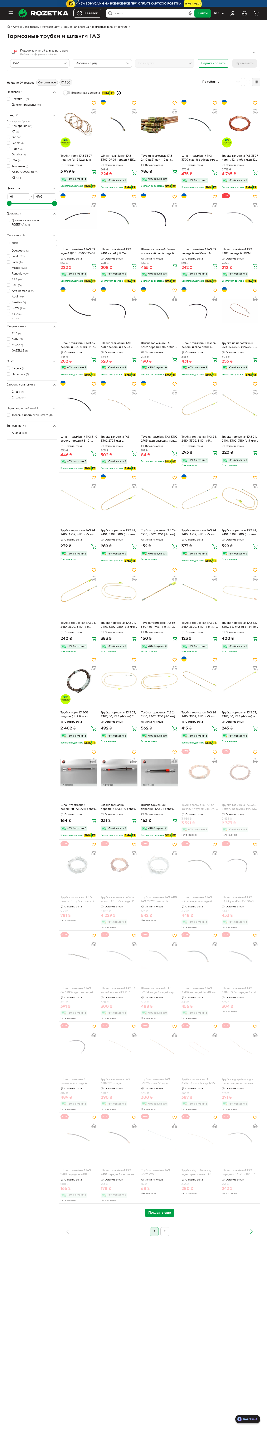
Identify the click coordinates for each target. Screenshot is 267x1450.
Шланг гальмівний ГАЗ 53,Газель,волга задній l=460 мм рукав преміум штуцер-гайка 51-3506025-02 (199, 900)
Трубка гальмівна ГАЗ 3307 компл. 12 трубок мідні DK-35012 (240, 158)
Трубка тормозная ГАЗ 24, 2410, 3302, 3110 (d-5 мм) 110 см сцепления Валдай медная (118, 533)
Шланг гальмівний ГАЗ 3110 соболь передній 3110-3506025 (78, 439)
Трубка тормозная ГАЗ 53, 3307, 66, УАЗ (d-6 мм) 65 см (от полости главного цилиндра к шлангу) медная (239, 715)
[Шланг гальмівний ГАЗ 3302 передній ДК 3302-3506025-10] (159, 311)
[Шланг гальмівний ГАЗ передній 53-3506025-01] (240, 1138)
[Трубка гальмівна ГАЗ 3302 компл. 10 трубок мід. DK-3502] (240, 773)
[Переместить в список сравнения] (94, 111)
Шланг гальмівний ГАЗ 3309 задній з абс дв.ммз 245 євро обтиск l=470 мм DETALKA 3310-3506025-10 (199, 158)
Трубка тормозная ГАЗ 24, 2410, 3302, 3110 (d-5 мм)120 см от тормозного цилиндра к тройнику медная (78, 625)
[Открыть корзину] (256, 13)
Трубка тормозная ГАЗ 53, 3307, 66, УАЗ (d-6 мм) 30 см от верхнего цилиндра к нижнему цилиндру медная (158, 625)
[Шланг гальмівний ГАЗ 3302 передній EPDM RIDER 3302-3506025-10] (240, 217)
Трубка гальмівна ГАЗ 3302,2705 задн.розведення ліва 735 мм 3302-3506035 (158, 1173)
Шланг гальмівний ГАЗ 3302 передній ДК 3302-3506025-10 (158, 345)
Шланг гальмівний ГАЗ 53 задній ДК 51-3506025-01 (77, 251)
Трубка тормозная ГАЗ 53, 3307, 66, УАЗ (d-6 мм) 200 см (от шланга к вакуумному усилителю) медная (119, 715)
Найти (203, 13)
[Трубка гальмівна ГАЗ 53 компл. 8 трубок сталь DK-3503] (78, 865)
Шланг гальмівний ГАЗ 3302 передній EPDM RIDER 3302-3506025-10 (238, 252)
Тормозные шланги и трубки (111, 27)
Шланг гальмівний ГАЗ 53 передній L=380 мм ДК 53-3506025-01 (78, 345)
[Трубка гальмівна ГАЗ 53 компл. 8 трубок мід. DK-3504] (199, 773)
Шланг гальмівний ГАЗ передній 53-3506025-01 (238, 1172)
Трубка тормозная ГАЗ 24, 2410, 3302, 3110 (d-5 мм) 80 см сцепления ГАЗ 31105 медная (78, 533)
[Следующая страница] (251, 1231)
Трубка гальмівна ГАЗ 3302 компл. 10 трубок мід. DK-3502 (240, 807)
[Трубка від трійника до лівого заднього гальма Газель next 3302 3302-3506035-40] (240, 1047)
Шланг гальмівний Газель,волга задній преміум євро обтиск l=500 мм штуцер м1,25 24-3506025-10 (78, 1082)
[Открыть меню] (11, 13)
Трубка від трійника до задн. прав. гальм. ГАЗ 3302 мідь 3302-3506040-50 (199, 1173)
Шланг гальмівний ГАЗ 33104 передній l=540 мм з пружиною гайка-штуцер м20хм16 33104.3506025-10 (199, 991)
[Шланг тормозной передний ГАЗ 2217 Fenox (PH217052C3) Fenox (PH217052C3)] (78, 773)
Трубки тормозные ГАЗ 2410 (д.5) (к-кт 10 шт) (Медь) (156, 158)
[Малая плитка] (256, 82)
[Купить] (94, 171)
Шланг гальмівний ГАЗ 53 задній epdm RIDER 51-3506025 (118, 991)
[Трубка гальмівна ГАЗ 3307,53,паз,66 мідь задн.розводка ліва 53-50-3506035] (159, 1047)
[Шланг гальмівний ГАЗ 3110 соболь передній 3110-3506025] (78, 404)
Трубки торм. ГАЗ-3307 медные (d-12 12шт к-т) (76, 158)
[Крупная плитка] (248, 82)
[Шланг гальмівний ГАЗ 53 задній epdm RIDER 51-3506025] (119, 956)
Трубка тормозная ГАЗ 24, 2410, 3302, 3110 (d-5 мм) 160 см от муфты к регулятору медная (199, 533)
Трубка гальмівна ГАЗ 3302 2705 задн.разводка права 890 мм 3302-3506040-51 (159, 439)
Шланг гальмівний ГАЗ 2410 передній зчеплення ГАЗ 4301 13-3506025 (118, 1173)
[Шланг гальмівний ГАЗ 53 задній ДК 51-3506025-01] (78, 217)
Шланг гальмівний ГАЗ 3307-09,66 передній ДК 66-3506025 (117, 158)
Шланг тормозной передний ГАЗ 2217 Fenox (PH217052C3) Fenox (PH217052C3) (77, 807)
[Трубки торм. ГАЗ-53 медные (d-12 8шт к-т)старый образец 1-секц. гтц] (78, 680)
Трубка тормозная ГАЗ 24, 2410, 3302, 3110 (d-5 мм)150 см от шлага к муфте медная (199, 439)
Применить (244, 63)
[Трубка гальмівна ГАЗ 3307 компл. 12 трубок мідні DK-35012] (240, 123)
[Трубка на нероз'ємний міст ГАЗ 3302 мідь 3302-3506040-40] (240, 311)
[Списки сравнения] (244, 13)
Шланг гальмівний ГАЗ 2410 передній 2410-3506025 (75, 1173)
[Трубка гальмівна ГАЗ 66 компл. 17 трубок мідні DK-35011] (119, 865)
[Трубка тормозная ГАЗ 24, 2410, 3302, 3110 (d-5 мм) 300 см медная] (159, 680)
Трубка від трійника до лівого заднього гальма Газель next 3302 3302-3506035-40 (237, 1082)
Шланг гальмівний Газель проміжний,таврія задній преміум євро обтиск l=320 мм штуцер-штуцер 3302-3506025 (159, 252)
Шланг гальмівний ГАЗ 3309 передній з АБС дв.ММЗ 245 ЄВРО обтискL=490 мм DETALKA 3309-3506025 (119, 345)
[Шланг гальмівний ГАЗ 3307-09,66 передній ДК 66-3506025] (119, 123)
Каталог (91, 13)
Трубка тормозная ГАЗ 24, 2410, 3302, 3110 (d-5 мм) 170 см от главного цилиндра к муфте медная (240, 533)
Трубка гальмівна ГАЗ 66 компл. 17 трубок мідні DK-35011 (119, 900)
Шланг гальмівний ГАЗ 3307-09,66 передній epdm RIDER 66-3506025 (240, 991)
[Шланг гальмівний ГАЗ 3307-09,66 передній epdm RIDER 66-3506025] (240, 956)
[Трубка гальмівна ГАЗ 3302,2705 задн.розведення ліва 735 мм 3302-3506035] (159, 1138)
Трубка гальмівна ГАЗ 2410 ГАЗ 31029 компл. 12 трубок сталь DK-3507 (159, 900)
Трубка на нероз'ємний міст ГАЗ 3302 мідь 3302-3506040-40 (238, 345)
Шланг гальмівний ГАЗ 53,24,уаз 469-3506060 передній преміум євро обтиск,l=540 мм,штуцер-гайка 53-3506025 (239, 900)
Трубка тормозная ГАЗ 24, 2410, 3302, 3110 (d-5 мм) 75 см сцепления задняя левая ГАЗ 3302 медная (239, 439)
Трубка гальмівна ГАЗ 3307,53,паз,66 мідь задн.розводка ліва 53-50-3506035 (159, 1082)
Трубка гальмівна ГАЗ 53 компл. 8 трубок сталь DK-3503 (78, 900)
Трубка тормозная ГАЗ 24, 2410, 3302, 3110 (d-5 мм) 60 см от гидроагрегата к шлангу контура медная (158, 533)
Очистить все (47, 82)
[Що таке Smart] (119, 93)
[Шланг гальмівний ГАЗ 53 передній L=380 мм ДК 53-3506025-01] (78, 311)
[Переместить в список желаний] (94, 103)
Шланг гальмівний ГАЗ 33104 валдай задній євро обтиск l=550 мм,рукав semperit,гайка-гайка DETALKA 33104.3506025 (158, 991)
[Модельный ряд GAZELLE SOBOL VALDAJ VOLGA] (102, 63)
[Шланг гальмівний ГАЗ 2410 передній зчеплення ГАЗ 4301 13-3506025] (119, 1138)
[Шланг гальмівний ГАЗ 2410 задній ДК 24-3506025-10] (119, 217)
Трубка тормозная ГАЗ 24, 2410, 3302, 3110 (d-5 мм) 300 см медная (158, 715)
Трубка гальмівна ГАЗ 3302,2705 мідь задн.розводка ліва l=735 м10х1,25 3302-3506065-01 (119, 439)
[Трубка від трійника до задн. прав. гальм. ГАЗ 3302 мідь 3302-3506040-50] (199, 1138)
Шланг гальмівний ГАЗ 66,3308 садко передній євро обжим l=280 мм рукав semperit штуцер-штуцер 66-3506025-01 (76, 991)
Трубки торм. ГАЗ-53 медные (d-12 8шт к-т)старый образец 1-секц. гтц (77, 715)
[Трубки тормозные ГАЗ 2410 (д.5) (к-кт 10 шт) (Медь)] (159, 123)
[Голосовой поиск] (190, 13)
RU (216, 13)
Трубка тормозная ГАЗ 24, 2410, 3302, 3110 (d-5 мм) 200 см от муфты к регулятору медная (118, 625)
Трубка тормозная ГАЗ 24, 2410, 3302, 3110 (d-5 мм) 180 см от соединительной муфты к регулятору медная (199, 715)
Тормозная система (76, 27)
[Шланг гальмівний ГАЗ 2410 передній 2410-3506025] (78, 1138)
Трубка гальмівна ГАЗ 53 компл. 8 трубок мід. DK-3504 (198, 807)
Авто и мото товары (26, 27)
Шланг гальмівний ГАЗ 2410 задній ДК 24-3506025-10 (116, 252)
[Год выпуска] (164, 63)
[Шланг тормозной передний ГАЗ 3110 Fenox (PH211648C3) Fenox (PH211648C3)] (119, 773)
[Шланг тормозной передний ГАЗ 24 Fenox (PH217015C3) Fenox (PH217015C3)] (159, 773)
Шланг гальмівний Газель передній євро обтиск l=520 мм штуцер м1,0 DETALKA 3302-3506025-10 (198, 345)
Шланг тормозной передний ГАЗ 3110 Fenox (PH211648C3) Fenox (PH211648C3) (118, 807)
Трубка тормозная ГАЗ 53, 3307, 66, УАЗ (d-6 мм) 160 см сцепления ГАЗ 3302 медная (240, 625)
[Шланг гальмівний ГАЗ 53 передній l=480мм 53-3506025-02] (199, 217)
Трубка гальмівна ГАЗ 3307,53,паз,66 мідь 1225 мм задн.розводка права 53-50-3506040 (198, 1082)
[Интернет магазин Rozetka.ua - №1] (43, 13)
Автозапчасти (51, 27)
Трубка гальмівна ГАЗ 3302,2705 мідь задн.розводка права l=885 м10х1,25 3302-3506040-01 (119, 1082)
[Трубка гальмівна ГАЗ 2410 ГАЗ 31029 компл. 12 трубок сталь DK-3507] (159, 865)
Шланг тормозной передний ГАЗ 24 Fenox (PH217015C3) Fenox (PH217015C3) (157, 807)
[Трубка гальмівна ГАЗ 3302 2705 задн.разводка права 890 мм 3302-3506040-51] (159, 404)
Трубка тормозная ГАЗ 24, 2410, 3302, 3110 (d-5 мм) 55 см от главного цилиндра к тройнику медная (199, 625)
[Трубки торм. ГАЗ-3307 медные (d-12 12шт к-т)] (78, 123)
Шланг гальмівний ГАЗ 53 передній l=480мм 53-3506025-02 (198, 252)
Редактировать (213, 63)
